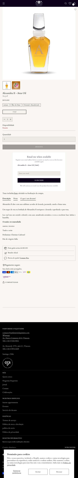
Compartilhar (11, 282)
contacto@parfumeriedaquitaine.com (16, 333)
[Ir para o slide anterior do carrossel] (69, 315)
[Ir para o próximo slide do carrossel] (73, 315)
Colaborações (7, 392)
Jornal (5, 384)
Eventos (5, 406)
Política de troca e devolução (13, 424)
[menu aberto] (4, 3)
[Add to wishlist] (75, 9)
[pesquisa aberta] (66, 3)
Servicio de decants (10, 410)
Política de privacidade (11, 432)
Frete (16, 193)
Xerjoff (5, 96)
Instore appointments (10, 402)
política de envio (9, 428)
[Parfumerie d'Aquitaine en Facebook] (4, 455)
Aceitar (38, 472)
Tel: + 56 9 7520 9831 (11, 341)
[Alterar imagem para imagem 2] (16, 85)
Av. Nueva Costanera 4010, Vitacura (16, 338)
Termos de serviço (9, 420)
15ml (14, 112)
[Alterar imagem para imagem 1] (7, 85)
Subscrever (70, 447)
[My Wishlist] (70, 3)
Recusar (59, 472)
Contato (5, 388)
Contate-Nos (24, 258)
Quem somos (7, 377)
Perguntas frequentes (10, 381)
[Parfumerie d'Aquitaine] (39, 3)
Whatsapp (6, 335)
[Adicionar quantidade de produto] (10, 119)
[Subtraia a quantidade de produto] (4, 119)
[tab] (7, 199)
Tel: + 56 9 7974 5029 (11, 349)
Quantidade (7, 134)
